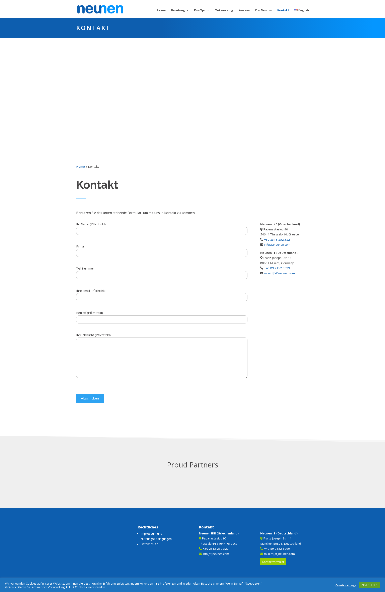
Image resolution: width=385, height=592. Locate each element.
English (303, 10)
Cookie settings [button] (345, 585)
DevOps (200, 10)
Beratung (178, 10)
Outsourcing (224, 10)
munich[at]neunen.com (279, 273)
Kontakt (283, 10)
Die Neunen (263, 10)
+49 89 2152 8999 (277, 268)
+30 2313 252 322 (277, 239)
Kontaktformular (273, 562)
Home (161, 10)
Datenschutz (149, 544)
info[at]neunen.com (277, 244)
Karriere (244, 10)
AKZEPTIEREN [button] (370, 585)
